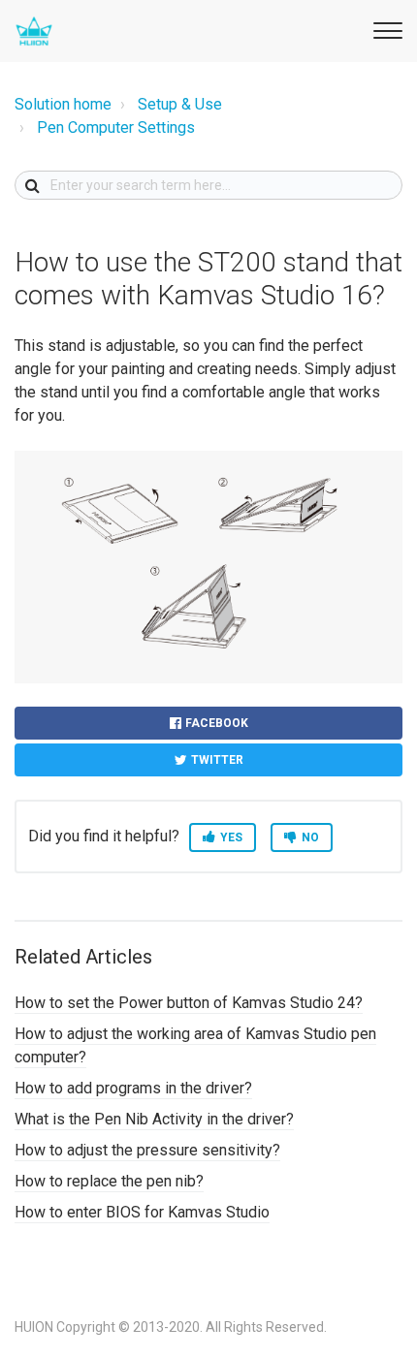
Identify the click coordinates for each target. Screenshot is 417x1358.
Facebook (216, 723)
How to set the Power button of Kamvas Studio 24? (189, 1003)
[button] (385, 28)
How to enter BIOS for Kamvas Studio (142, 1212)
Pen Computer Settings (116, 127)
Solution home (63, 104)
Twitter (217, 760)
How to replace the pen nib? (109, 1181)
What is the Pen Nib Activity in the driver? (154, 1119)
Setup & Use (180, 104)
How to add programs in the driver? (133, 1088)
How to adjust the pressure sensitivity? (147, 1150)
